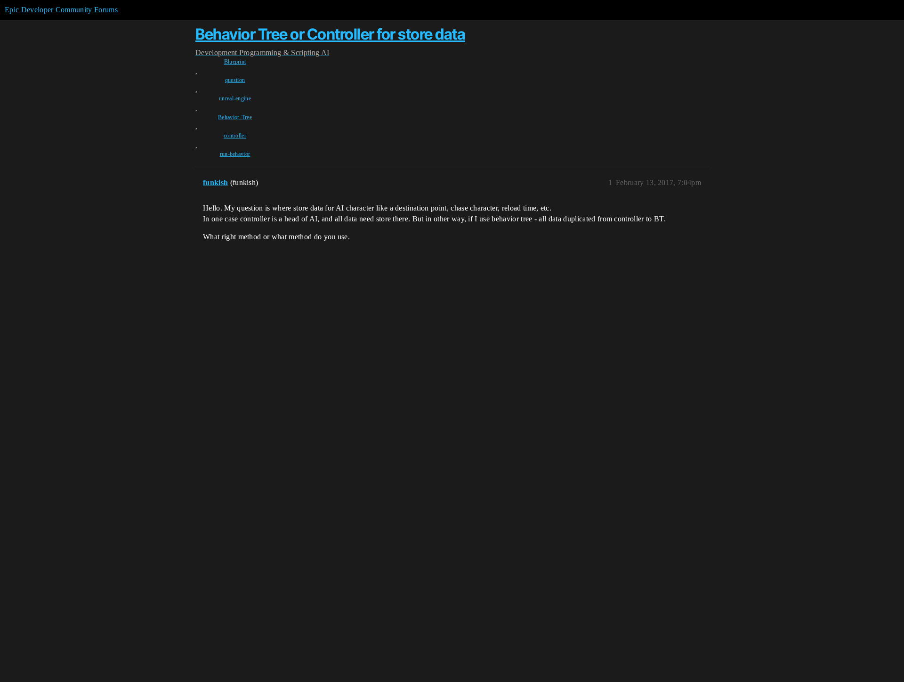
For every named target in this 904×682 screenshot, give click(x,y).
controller (235, 135)
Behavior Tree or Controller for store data (330, 34)
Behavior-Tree (235, 117)
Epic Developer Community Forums (61, 10)
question (235, 80)
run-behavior (235, 154)
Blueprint (235, 61)
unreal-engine (235, 98)
